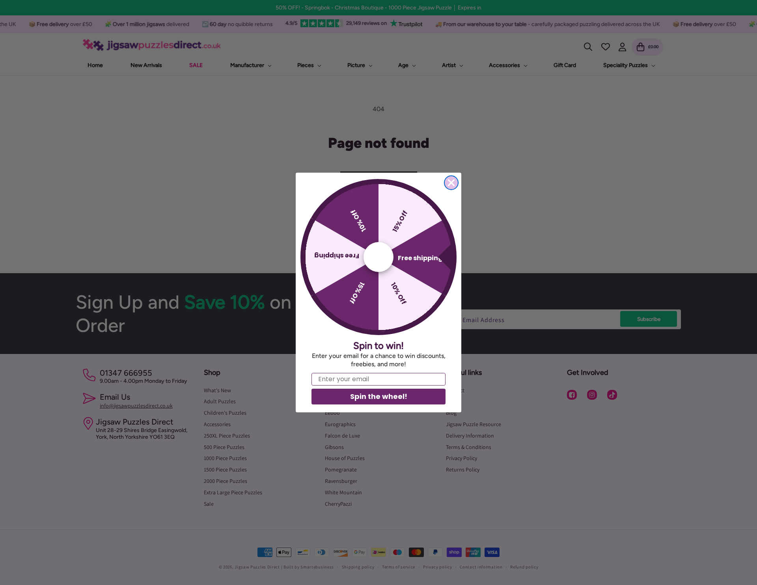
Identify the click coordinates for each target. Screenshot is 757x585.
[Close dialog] (451, 183)
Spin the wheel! (378, 396)
